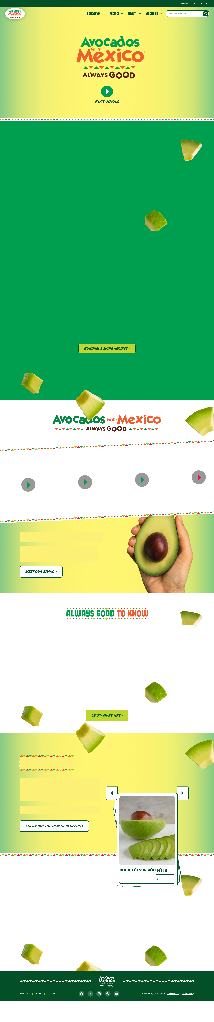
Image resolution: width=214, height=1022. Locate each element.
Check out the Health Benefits (53, 826)
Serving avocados (44, 949)
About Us (25, 994)
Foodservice (188, 3)
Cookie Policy (188, 994)
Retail (205, 3)
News (38, 994)
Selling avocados (134, 949)
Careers (52, 994)
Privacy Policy (173, 994)
